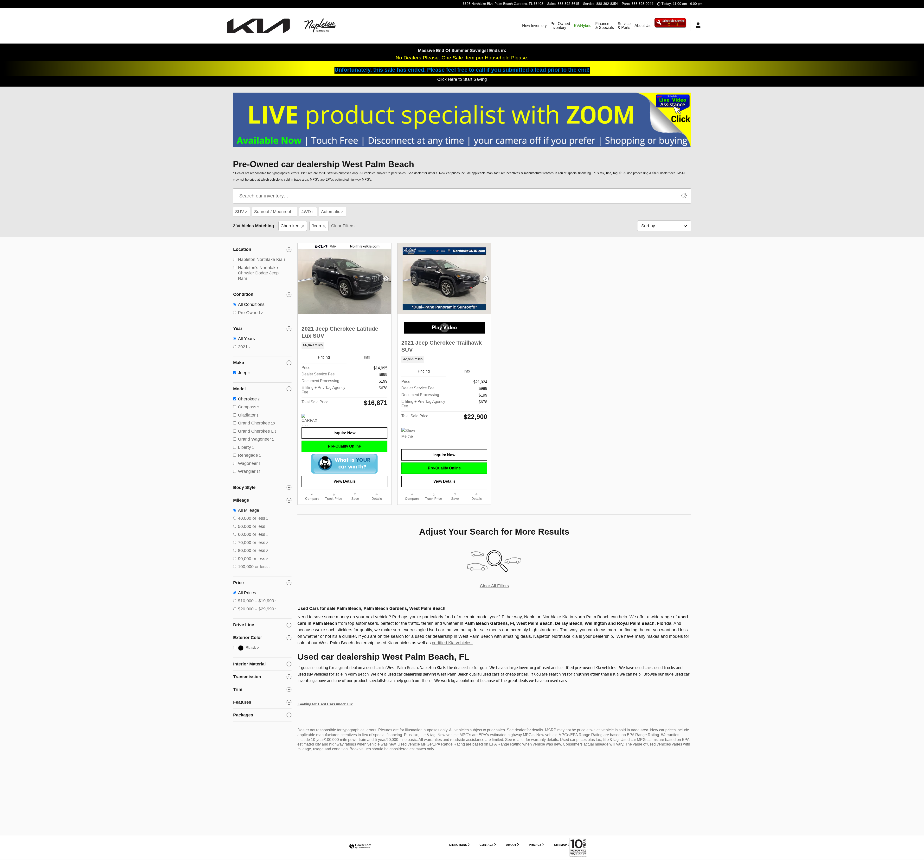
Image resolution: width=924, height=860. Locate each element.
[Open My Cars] (697, 25)
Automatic (332, 211)
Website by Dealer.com (360, 846)
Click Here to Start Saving (462, 79)
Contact (487, 845)
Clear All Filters (494, 585)
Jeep (316, 225)
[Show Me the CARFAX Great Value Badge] (410, 433)
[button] (344, 345)
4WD (307, 211)
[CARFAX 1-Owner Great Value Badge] (311, 419)
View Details (345, 481)
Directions (458, 845)
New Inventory (534, 26)
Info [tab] (367, 357)
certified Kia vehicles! (452, 642)
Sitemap (560, 845)
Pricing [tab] (324, 357)
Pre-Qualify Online (344, 446)
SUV (241, 211)
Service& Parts (624, 26)
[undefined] (462, 120)
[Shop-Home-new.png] (462, 120)
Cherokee (290, 225)
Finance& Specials (604, 26)
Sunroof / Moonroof (274, 211)
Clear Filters (342, 225)
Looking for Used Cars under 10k (325, 704)
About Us (642, 26)
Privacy (535, 845)
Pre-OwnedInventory (560, 26)
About (511, 845)
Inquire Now (344, 433)
